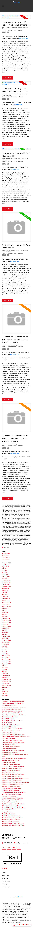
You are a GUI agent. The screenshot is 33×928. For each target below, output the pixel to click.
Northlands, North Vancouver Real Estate (13, 774)
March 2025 (5, 596)
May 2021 (4, 670)
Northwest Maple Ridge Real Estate (11, 528)
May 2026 (4, 571)
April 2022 (5, 652)
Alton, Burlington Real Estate (15, 506)
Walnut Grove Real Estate (24, 540)
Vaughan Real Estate (15, 540)
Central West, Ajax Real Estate (21, 510)
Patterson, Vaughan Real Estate (8, 534)
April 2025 (5, 594)
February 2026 (6, 577)
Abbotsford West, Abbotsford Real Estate (15, 505)
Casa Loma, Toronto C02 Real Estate (17, 509)
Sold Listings (5, 559)
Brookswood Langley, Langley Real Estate (13, 711)
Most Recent (5, 565)
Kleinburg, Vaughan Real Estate (21, 523)
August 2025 (5, 588)
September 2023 (6, 626)
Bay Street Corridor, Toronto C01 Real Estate (14, 707)
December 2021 (6, 660)
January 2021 (5, 677)
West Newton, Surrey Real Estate (8, 543)
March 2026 (5, 575)
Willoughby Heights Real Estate (20, 543)
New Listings (5, 555)
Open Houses (5, 557)
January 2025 (5, 600)
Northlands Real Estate (13, 527)
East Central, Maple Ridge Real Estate (12, 740)
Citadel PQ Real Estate (8, 719)
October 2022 (5, 642)
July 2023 (4, 630)
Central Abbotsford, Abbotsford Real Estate (13, 715)
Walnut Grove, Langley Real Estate (8, 542)
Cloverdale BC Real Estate (19, 513)
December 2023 (6, 620)
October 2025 (5, 584)
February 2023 (6, 636)
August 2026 (5, 567)
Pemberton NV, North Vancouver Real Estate (22, 534)
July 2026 (4, 569)
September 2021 (6, 664)
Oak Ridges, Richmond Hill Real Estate (22, 531)
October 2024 (5, 604)
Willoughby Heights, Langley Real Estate (13, 823)
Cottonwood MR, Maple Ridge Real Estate (16, 515)
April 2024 (5, 616)
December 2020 (6, 679)
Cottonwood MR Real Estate (9, 733)
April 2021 (5, 671)
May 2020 (4, 693)
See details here (23, 38)
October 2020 (5, 683)
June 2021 (5, 668)
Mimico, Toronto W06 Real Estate (11, 770)
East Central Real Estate (22, 517)
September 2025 (6, 586)
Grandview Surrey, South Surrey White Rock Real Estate (15, 522)
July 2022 (4, 646)
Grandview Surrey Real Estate (10, 752)
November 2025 (6, 583)
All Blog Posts (6, 553)
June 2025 (5, 590)
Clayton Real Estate (26, 511)
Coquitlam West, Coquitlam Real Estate (18, 514)
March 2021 (5, 673)
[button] (4, 848)
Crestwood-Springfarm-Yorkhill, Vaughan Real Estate (16, 736)
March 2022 (5, 654)
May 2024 (4, 614)
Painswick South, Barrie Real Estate (21, 532)
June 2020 (5, 691)
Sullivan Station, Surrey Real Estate (11, 806)
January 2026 (5, 579)
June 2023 (5, 632)
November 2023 (6, 622)
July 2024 (4, 610)
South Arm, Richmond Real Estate (11, 802)
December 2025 (6, 581)
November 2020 (6, 681)
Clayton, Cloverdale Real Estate (8, 513)
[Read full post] (16, 18)
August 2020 (5, 687)
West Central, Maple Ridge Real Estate (22, 542)
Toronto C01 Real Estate (6, 540)
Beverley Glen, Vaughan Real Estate (15, 507)
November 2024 (6, 602)
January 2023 (5, 638)
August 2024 (5, 608)
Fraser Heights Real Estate (9, 748)
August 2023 (5, 628)
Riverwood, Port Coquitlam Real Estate (12, 798)
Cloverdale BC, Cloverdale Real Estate (12, 729)
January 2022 (5, 658)
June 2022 (5, 648)
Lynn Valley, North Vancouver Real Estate (13, 766)
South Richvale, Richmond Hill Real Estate (18, 538)
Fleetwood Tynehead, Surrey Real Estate (22, 518)
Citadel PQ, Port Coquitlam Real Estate (15, 511)
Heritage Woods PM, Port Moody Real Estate (14, 758)
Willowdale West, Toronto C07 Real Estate (21, 544)
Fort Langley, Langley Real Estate (18, 519)
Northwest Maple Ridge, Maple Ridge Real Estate (15, 778)
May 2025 (4, 592)
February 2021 (6, 675)
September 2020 (6, 685)
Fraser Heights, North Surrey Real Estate (14, 521)
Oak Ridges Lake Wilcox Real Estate (16, 530)
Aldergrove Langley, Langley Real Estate (13, 703)
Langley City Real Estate (8, 762)
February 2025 (6, 598)
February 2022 (6, 656)
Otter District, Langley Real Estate (8, 532)
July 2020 (4, 689)
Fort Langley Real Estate (6, 519)
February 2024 (6, 618)
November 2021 (6, 662)
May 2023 (4, 634)
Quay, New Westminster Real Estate (9, 535)
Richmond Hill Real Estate (21, 535)
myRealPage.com (19, 896)
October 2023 (5, 624)
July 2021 (4, 666)
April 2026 (5, 573)
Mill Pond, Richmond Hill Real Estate (15, 30)
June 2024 (5, 612)
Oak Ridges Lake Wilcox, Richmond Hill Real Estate (15, 782)
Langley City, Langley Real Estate (15, 525)
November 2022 (6, 640)
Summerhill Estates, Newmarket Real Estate (20, 539)
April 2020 (5, 695)
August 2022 (5, 644)
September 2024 (6, 606)
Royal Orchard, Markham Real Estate (19, 536)
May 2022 (4, 650)
